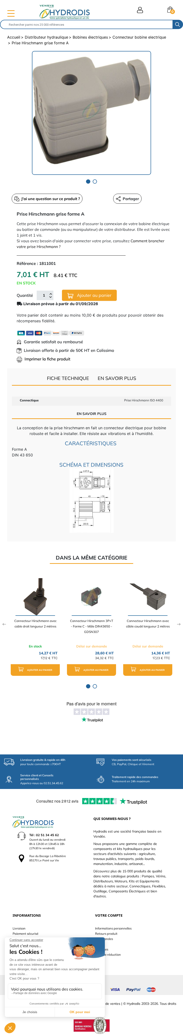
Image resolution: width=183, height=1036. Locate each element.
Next (179, 624)
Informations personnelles (113, 928)
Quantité (25, 295)
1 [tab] (88, 181)
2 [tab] (95, 181)
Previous (4, 624)
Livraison (19, 928)
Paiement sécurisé (25, 933)
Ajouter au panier (94, 295)
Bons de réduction (108, 954)
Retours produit (106, 933)
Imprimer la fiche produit (47, 358)
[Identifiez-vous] (140, 10)
